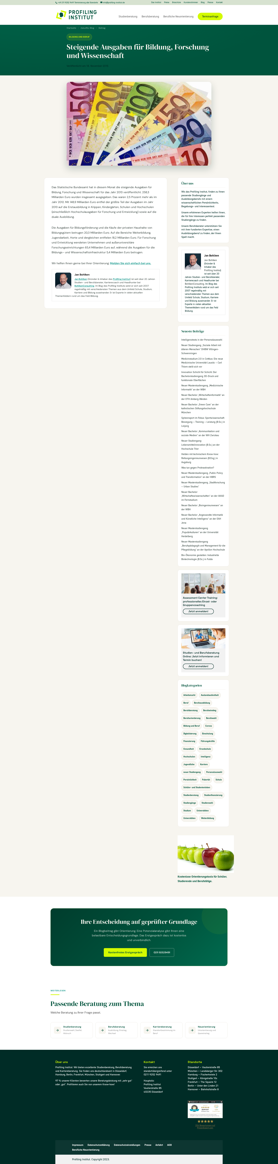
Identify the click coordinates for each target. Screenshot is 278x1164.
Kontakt (219, 2)
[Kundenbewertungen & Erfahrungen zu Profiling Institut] (205, 1117)
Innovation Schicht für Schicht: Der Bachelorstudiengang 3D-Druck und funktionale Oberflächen (199, 376)
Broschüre (176, 2)
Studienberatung (128, 16)
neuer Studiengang (192, 772)
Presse (210, 2)
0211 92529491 (162, 952)
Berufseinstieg (209, 710)
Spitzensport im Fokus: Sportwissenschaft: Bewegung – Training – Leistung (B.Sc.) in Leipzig (203, 422)
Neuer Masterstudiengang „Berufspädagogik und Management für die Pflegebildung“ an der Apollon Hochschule (203, 545)
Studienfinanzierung (213, 795)
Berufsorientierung (191, 718)
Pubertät (206, 779)
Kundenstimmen (191, 2)
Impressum (77, 1145)
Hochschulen (189, 756)
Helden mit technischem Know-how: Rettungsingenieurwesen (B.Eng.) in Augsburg (200, 458)
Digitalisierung (189, 733)
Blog (203, 2)
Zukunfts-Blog (87, 28)
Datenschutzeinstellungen (127, 1145)
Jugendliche (189, 764)
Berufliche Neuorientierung (178, 16)
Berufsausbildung (202, 702)
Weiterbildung (207, 818)
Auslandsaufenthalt (210, 695)
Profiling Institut (121, 279)
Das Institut (156, 2)
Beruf (185, 702)
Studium (187, 810)
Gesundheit (188, 749)
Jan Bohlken (80, 279)
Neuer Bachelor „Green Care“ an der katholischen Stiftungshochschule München (200, 408)
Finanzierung (189, 741)
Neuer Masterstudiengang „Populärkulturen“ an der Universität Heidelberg (199, 532)
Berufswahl (211, 718)
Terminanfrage (210, 16)
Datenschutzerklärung (99, 1145)
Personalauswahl (214, 772)
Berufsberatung (150, 16)
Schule (219, 779)
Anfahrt (159, 1145)
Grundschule (205, 749)
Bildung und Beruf (79, 37)
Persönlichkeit (189, 779)
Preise (166, 2)
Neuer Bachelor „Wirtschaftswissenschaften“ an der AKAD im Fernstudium (202, 496)
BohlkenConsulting (84, 285)
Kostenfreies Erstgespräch (125, 952)
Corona (208, 725)
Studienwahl (207, 803)
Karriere (204, 764)
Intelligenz (205, 756)
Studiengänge (189, 803)
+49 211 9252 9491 (66, 2)
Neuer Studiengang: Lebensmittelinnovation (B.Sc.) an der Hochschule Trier (200, 444)
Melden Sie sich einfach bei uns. (130, 263)
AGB (169, 1145)
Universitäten (203, 810)
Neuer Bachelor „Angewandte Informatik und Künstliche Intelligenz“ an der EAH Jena (202, 519)
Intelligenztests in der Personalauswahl (201, 339)
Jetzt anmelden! (198, 611)
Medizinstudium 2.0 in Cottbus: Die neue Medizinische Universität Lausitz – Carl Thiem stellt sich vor (202, 362)
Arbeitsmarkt (189, 695)
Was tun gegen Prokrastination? (197, 467)
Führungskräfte (208, 741)
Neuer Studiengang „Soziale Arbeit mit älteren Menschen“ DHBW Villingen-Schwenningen (201, 349)
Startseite (71, 28)
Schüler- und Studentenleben (196, 787)
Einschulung (207, 733)
